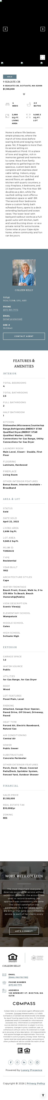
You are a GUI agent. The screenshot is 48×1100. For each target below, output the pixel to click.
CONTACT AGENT (24, 336)
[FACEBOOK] (10, 1062)
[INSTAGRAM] (17, 1062)
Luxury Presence (31, 1070)
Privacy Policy (36, 1083)
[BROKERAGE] (37, 1062)
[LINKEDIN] (24, 1062)
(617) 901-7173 (10, 310)
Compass (17, 1013)
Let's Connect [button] (24, 931)
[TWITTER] (30, 1062)
